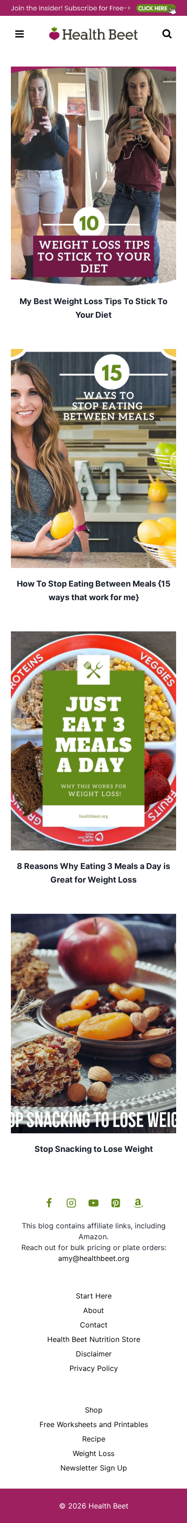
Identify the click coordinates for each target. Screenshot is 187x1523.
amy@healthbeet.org (93, 1258)
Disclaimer (94, 1353)
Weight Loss (93, 1453)
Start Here (94, 1295)
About (93, 1310)
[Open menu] (20, 34)
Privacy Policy (93, 1368)
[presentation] (93, 176)
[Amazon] (138, 1203)
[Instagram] (71, 1203)
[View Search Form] (167, 34)
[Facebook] (49, 1203)
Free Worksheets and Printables (93, 1424)
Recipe (93, 1438)
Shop (94, 1409)
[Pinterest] (116, 1203)
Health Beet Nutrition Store (93, 1339)
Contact (94, 1324)
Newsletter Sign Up (93, 1467)
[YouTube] (93, 1203)
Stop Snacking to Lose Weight (93, 1149)
